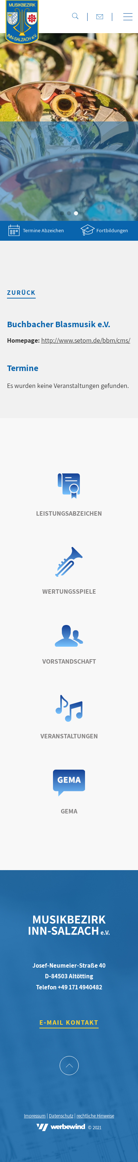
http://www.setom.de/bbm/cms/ (85, 340)
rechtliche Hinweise (95, 1116)
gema (69, 811)
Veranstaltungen (69, 736)
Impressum (35, 1116)
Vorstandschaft (69, 661)
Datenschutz (61, 1116)
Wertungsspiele (69, 591)
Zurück (21, 292)
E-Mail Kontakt (69, 1022)
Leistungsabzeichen (69, 513)
